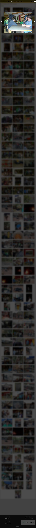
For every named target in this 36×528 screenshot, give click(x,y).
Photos (8, 1)
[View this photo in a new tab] (33, 1)
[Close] (35, 1)
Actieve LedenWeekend (19, 1)
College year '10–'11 (12, 1)
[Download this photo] (31, 1)
